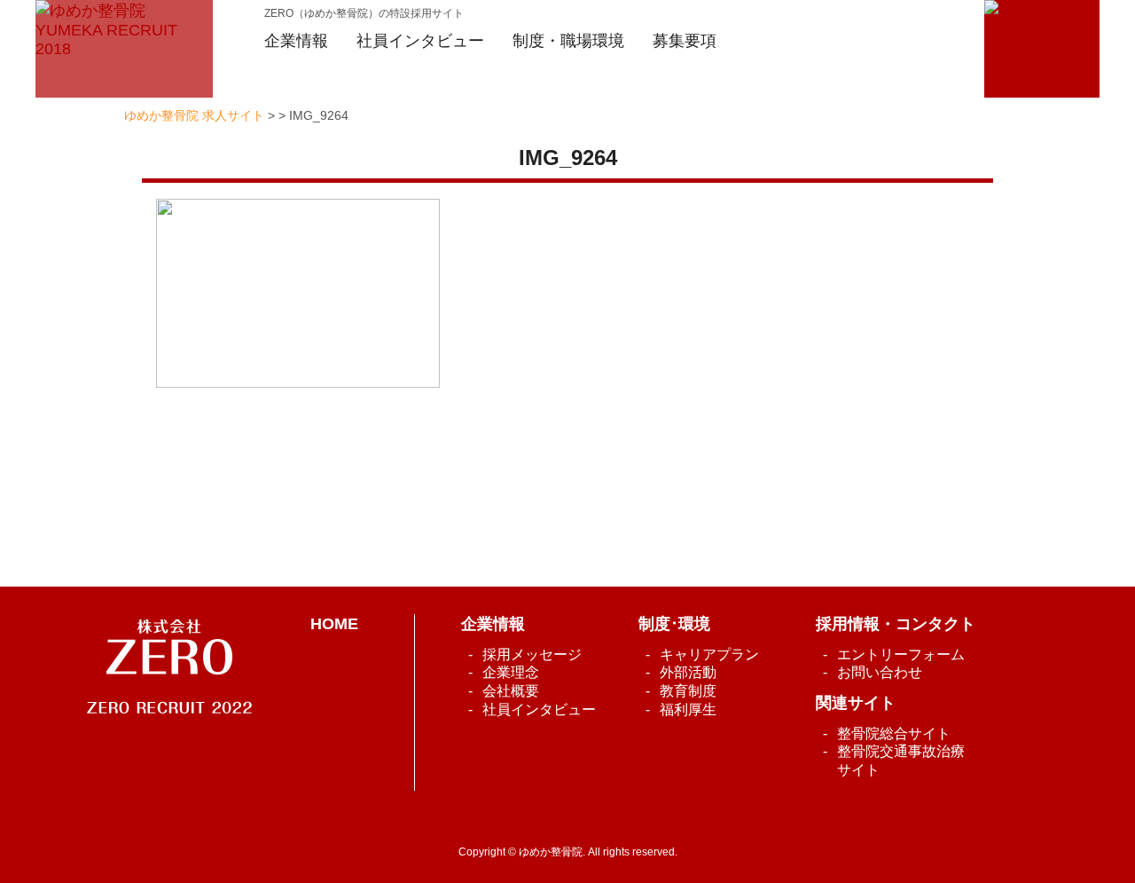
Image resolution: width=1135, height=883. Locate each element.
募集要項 (684, 41)
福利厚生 (688, 709)
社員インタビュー (539, 709)
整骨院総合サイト (894, 733)
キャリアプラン (709, 654)
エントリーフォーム (901, 654)
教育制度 (688, 690)
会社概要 (510, 690)
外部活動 (688, 672)
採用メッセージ (532, 654)
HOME (334, 624)
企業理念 (510, 672)
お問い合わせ (879, 672)
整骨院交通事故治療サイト (901, 760)
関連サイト (856, 703)
